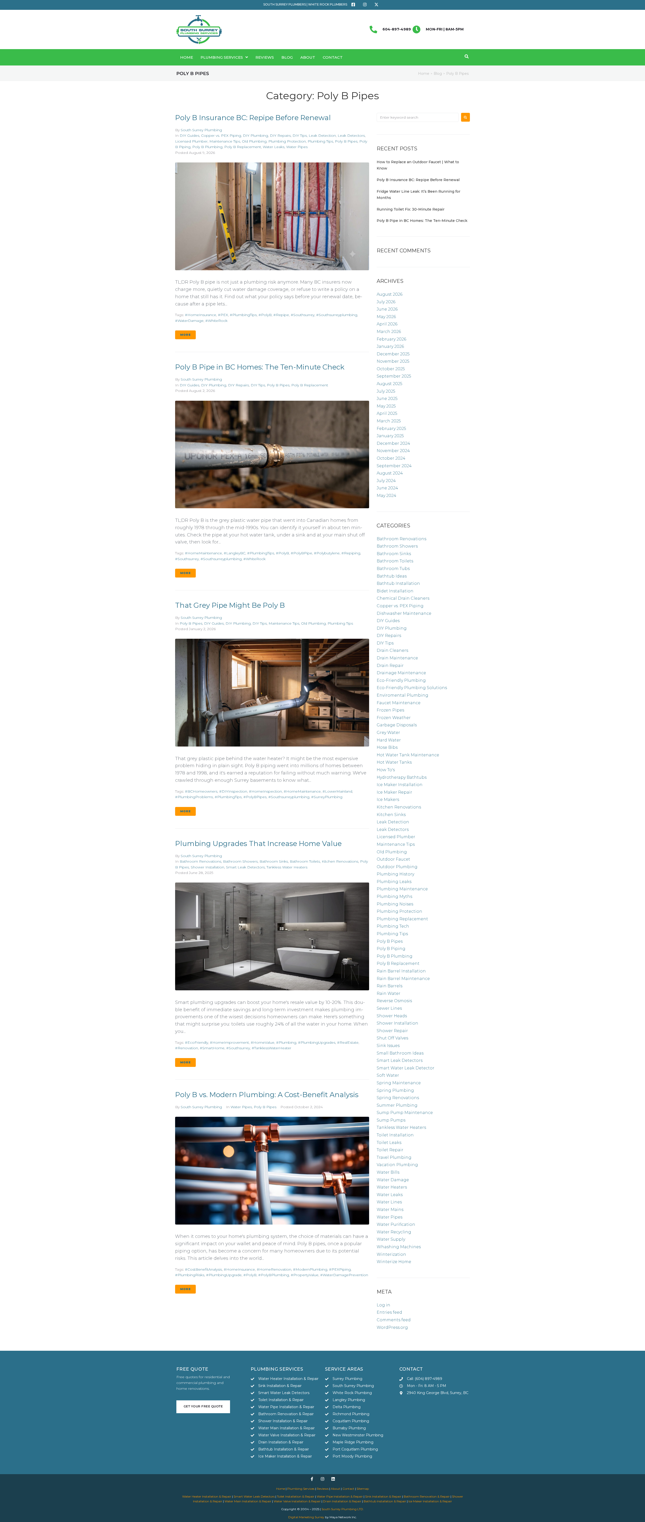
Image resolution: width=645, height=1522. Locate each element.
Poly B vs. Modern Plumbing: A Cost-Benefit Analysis (267, 1094)
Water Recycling (394, 1232)
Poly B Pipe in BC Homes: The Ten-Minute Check (259, 367)
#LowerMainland (337, 791)
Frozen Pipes (390, 710)
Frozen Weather (394, 717)
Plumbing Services (300, 1489)
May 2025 (386, 406)
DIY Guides (189, 135)
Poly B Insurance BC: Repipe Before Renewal (253, 117)
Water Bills (388, 1172)
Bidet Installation (395, 591)
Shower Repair (392, 1030)
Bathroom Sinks (274, 861)
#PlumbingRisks (189, 1275)
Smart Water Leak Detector (405, 1068)
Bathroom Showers (240, 861)
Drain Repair (390, 665)
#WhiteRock (216, 320)
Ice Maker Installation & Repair (430, 1501)
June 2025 (387, 398)
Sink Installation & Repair (383, 1496)
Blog (438, 73)
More (185, 334)
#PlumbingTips (243, 315)
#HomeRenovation (274, 1269)
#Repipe (281, 315)
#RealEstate (348, 1042)
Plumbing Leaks (394, 881)
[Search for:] (418, 117)
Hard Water (389, 740)
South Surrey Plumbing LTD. (342, 1509)
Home (423, 73)
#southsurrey (302, 315)
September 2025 (394, 376)
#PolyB (265, 315)
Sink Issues (388, 1045)
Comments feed (394, 1319)
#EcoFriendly (196, 1042)
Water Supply (391, 1239)
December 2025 (393, 354)
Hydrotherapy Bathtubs (402, 777)
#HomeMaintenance (203, 553)
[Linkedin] (333, 1479)
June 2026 (387, 309)
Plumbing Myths (394, 896)
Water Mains (390, 1209)
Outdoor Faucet (393, 859)
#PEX (223, 315)
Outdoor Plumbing (397, 866)
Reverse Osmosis (394, 1000)
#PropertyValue (304, 1275)
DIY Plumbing (255, 135)
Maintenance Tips (224, 141)
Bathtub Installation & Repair (385, 1501)
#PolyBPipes (255, 797)
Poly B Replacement (242, 147)
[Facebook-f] (312, 1479)
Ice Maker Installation (400, 784)
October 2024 (391, 458)
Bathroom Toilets (305, 861)
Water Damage (393, 1179)
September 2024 (394, 465)
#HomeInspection (265, 791)
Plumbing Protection (287, 141)
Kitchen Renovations (340, 861)
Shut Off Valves (392, 1038)
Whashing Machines (399, 1246)
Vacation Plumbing (397, 1164)
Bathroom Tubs (393, 568)
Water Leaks (273, 147)
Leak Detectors (351, 135)
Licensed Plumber (191, 141)
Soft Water (388, 1075)
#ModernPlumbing (310, 1269)
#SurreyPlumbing (326, 797)
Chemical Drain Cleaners (403, 598)
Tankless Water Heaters (287, 867)
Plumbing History (395, 874)
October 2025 (391, 368)
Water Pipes (297, 147)
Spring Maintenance (399, 1082)
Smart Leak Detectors (245, 867)
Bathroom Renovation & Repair (427, 1496)
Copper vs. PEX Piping (221, 135)
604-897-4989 (396, 29)
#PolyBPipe (301, 553)
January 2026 (390, 346)
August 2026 (389, 294)
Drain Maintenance (397, 658)
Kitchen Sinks (391, 814)
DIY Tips (300, 135)
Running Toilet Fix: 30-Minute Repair (410, 209)
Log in (383, 1305)
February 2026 (391, 339)
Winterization (391, 1254)
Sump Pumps (391, 1120)
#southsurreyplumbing (336, 315)
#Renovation (186, 1048)
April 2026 (387, 324)
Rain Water (388, 993)
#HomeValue (262, 1042)
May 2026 (386, 316)
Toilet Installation (395, 1135)
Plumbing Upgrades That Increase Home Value (258, 843)
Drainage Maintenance (401, 672)
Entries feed (389, 1312)
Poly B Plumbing (207, 147)
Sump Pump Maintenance (405, 1112)
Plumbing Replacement (402, 919)
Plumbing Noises (395, 904)
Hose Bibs (387, 747)
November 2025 (393, 361)
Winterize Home (394, 1261)
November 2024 (393, 450)
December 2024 (393, 443)
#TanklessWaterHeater (271, 1048)
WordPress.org (392, 1327)
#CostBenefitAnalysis (203, 1269)
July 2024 (386, 480)
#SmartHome (212, 1048)
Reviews (323, 1489)
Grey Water (388, 732)
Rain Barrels (389, 986)
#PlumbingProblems (194, 797)
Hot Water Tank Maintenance (408, 755)
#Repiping (350, 553)
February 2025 (391, 428)
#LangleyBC (234, 553)
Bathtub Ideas (392, 576)
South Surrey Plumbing (201, 130)
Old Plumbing (254, 141)
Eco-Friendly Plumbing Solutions (412, 687)
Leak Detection (322, 135)
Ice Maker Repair (394, 792)
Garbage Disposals (397, 725)
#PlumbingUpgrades (316, 1042)
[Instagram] (322, 1479)
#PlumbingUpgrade (224, 1275)
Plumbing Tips (320, 141)
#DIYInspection (233, 791)
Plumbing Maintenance (402, 889)
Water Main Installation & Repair (247, 1501)
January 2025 (390, 435)
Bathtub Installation (398, 583)
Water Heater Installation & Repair (206, 1496)
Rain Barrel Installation (401, 971)
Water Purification (396, 1224)
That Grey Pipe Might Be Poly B (230, 605)
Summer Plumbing (397, 1105)
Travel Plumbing (394, 1157)
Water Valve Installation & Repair (297, 1501)
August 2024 (390, 473)
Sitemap (363, 1489)
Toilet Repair (390, 1149)
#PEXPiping (340, 1269)
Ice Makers (388, 799)
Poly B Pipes (346, 141)
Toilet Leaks (389, 1142)
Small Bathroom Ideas (400, 1053)
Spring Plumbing (395, 1090)
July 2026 (386, 301)
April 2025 (387, 413)
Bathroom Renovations (200, 861)
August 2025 (389, 383)
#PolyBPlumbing (273, 1275)
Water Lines (389, 1202)
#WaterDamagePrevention (344, 1275)
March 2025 (389, 421)
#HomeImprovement (229, 1042)
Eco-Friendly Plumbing (401, 680)
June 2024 (387, 488)
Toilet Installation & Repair (295, 1496)
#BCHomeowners (201, 791)
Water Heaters (392, 1187)
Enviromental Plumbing (402, 695)
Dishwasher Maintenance (404, 613)
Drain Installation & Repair (342, 1501)
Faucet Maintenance (399, 702)
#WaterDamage (189, 320)
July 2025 (386, 391)
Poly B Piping (391, 948)
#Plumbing (286, 1042)
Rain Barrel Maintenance (403, 978)
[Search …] (466, 56)
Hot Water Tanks (394, 762)
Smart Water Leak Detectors (254, 1496)
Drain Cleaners (392, 650)
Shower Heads (392, 1015)
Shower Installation (207, 867)
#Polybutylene (327, 553)
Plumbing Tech (393, 926)
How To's (386, 769)
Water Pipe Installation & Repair (340, 1496)
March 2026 (389, 331)
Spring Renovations (398, 1097)
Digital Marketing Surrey (306, 1517)
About (335, 1489)
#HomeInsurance (200, 315)
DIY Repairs (280, 135)
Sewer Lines (389, 1008)
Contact (348, 1489)
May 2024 (386, 495)
